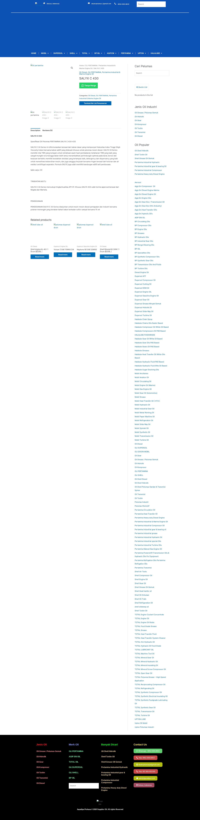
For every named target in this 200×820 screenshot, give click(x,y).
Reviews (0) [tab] (47, 130)
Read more (39, 257)
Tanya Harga (90, 85)
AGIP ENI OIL (74, 757)
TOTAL (85, 53)
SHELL (72, 53)
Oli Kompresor (140, 124)
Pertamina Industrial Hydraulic (147, 162)
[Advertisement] (96, 32)
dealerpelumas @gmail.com (101, 4)
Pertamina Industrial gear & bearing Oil (150, 166)
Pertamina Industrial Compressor (148, 170)
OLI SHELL (74, 773)
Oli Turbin (139, 128)
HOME (33, 53)
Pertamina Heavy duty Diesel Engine (150, 174)
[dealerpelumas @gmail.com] (89, 3)
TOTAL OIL (73, 762)
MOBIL (44, 53)
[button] (72, 68)
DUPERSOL (58, 53)
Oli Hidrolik (139, 116)
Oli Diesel (83, 72)
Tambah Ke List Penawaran (95, 103)
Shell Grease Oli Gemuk (144, 158)
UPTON (141, 53)
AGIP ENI (110, 53)
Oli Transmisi (140, 132)
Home (81, 65)
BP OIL (97, 53)
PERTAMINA (126, 53)
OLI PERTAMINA (91, 65)
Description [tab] (35, 130)
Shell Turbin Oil (141, 154)
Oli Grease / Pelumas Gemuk (146, 113)
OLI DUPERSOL (76, 767)
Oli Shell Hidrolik (141, 151)
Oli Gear (138, 120)
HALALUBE (155, 53)
